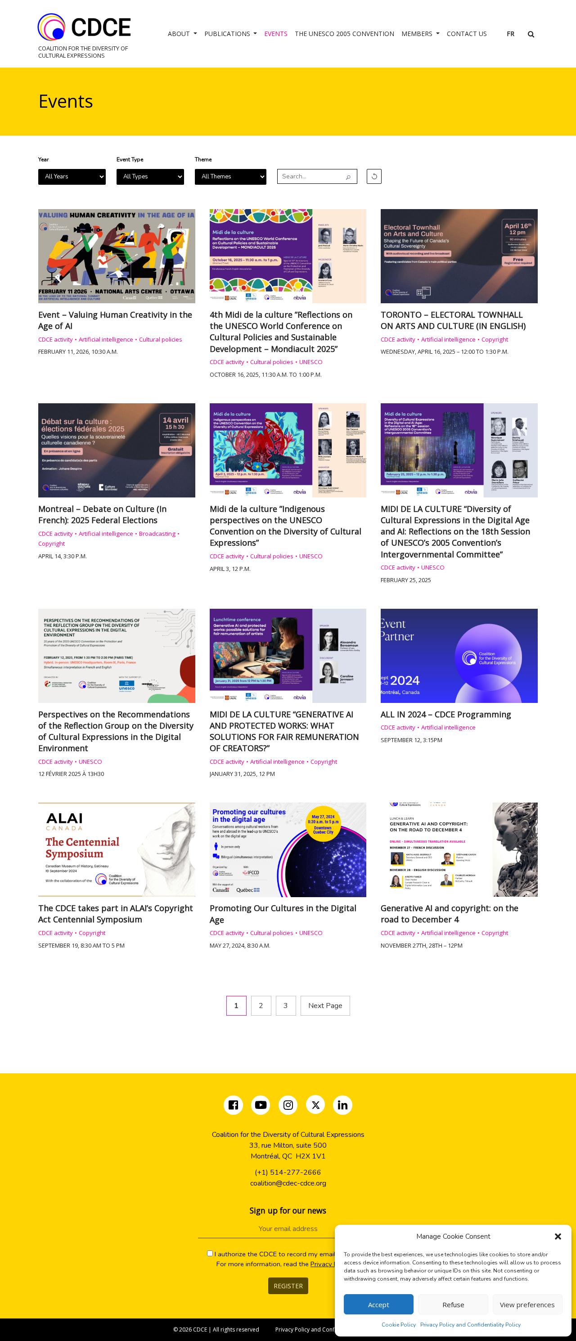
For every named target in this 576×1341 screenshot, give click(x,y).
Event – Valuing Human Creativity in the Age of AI (115, 320)
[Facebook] (234, 1107)
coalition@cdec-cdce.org (288, 1183)
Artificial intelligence (106, 339)
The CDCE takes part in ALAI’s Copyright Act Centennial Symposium (115, 914)
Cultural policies (160, 339)
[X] (316, 1107)
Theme (203, 159)
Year (43, 159)
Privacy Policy (330, 1263)
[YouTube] (261, 1107)
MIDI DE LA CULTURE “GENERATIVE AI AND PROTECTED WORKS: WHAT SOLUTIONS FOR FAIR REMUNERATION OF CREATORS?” (284, 731)
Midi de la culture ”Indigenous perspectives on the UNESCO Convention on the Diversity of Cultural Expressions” (285, 525)
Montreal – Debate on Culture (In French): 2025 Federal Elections (102, 514)
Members (417, 33)
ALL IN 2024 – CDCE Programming (446, 714)
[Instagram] (289, 1107)
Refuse (453, 1304)
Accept (378, 1304)
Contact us (467, 33)
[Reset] (374, 176)
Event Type (130, 159)
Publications (228, 33)
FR (510, 33)
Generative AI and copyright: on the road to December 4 (449, 914)
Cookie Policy (399, 1324)
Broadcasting (157, 533)
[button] (558, 1236)
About (180, 33)
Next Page (325, 1006)
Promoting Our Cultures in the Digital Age (283, 914)
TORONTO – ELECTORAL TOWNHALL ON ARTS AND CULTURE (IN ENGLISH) (453, 320)
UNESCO (311, 362)
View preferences (527, 1304)
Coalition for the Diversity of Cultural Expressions (83, 51)
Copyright (495, 339)
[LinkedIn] (343, 1107)
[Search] (348, 177)
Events (276, 33)
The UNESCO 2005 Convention (344, 33)
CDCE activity (55, 339)
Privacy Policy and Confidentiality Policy (470, 1324)
